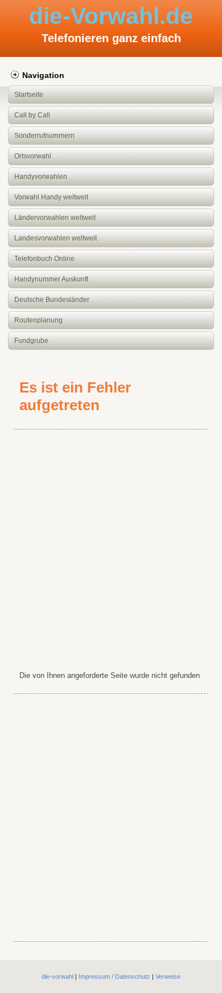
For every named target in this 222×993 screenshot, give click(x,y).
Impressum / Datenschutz (114, 976)
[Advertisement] (111, 547)
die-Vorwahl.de (111, 16)
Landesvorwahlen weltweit (55, 238)
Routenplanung (38, 320)
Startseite (28, 95)
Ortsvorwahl (32, 156)
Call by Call (32, 115)
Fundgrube (31, 341)
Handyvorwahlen (40, 177)
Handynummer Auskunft (51, 279)
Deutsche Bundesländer (51, 300)
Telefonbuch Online (44, 259)
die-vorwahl (57, 976)
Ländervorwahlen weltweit (55, 218)
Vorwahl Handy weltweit (51, 197)
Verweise (167, 976)
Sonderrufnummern (44, 136)
